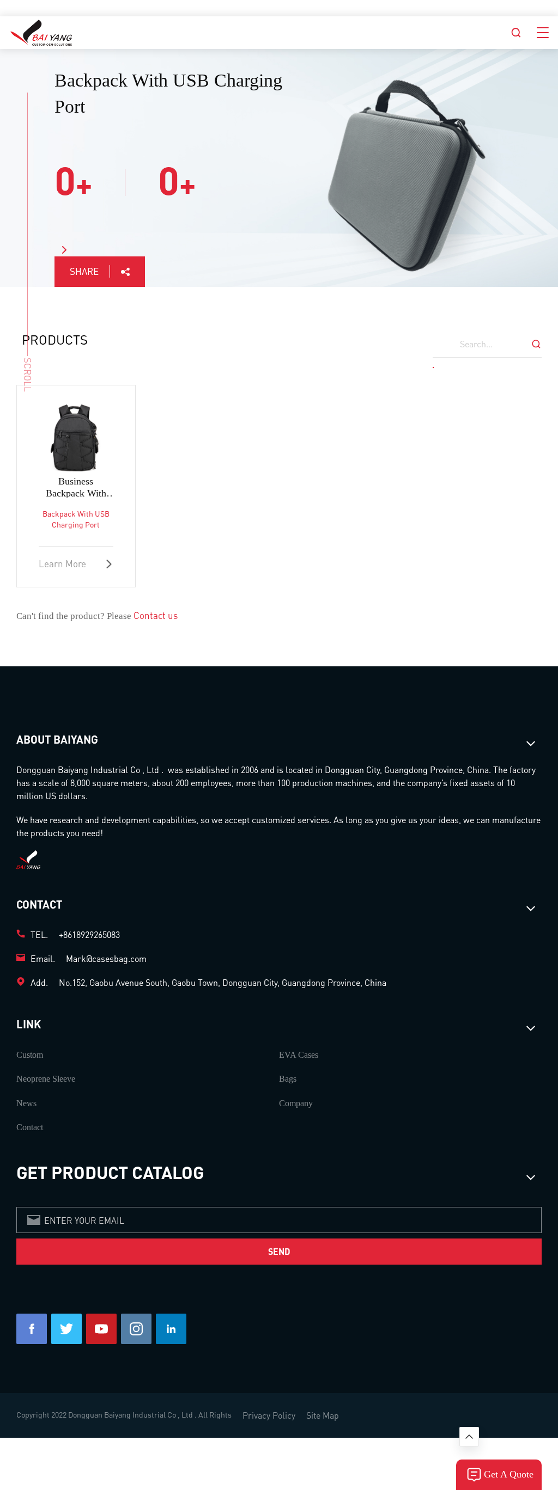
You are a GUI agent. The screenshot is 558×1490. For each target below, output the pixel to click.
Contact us (156, 615)
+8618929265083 (89, 934)
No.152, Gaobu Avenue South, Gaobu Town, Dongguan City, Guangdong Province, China (222, 982)
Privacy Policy (268, 1415)
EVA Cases (298, 1054)
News (26, 1103)
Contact (29, 1127)
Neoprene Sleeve (45, 1078)
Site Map (322, 1415)
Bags (287, 1078)
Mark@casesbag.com (106, 958)
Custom (29, 1054)
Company (296, 1103)
